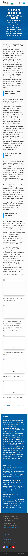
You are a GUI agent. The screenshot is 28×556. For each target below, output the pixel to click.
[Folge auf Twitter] (10, 547)
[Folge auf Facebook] (7, 547)
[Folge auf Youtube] (13, 547)
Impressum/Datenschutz (10, 542)
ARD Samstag (15, 473)
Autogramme (6, 537)
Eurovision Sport (11, 469)
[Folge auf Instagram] (4, 547)
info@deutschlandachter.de (11, 527)
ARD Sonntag (15, 477)
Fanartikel (6, 534)
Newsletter (6, 532)
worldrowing (19, 467)
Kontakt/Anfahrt (7, 539)
